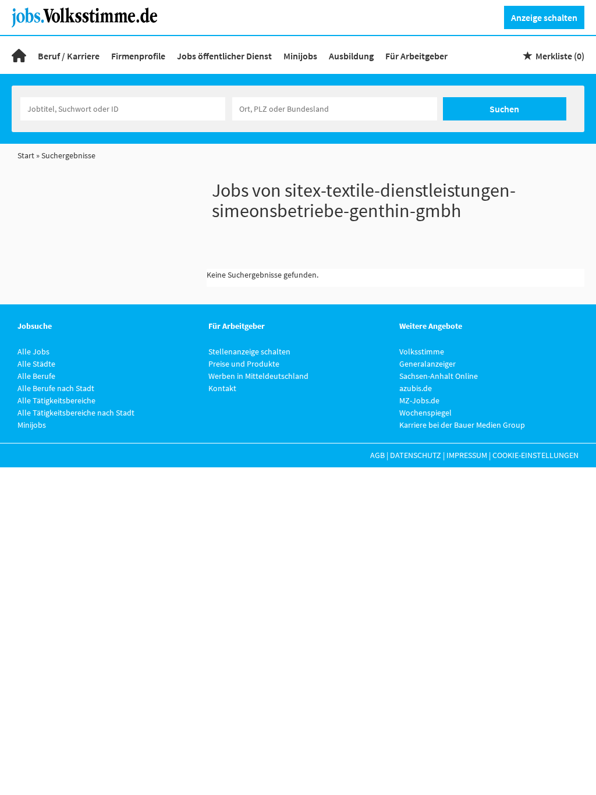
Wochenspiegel (425, 412)
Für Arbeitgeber (416, 56)
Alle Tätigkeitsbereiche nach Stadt (75, 412)
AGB (377, 455)
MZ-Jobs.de (419, 400)
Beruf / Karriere (69, 56)
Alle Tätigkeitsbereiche (56, 400)
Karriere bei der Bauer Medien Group (462, 425)
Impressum (466, 455)
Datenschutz (415, 455)
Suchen (504, 109)
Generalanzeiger (427, 364)
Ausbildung (351, 56)
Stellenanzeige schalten (249, 351)
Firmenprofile (138, 56)
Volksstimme (421, 351)
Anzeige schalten (544, 17)
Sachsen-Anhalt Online (438, 376)
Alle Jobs (33, 351)
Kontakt (222, 388)
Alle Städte (36, 364)
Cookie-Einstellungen (535, 455)
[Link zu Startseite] (89, 16)
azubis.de (415, 388)
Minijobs (300, 56)
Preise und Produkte (243, 364)
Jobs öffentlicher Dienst (224, 56)
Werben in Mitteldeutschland (258, 376)
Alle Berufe (36, 376)
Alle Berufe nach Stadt (55, 388)
